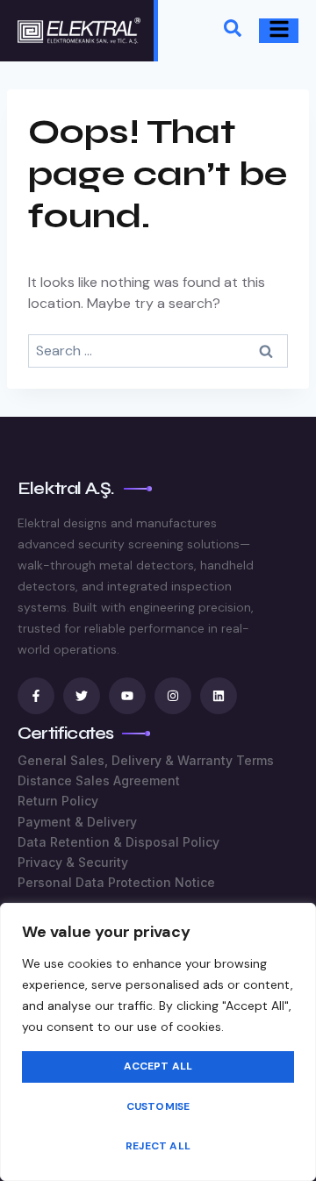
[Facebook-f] (36, 695)
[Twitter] (81, 695)
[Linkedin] (218, 695)
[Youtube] (127, 695)
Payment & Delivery (77, 821)
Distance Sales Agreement (99, 780)
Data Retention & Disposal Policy (118, 841)
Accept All (158, 1066)
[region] (158, 1042)
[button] (232, 31)
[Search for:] (158, 350)
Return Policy (58, 800)
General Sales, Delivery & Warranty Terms (146, 760)
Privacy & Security (73, 862)
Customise (158, 1106)
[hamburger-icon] (278, 31)
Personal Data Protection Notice (116, 882)
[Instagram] (172, 695)
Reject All (158, 1146)
